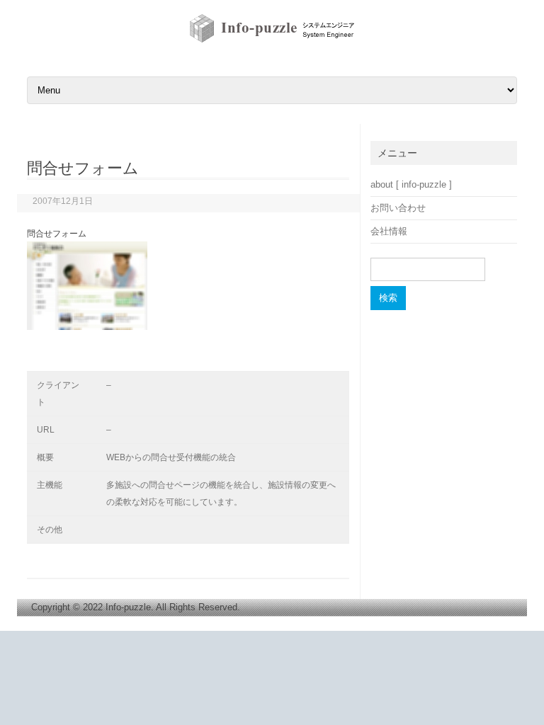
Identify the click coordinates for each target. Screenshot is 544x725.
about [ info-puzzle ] (411, 184)
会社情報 (388, 231)
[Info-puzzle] (272, 42)
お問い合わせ (398, 207)
